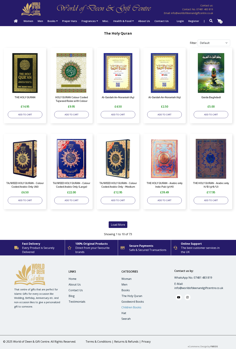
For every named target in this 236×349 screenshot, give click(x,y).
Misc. (105, 21)
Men (40, 21)
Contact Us (161, 21)
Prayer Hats (69, 21)
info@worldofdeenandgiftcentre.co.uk (198, 288)
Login (180, 21)
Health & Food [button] (122, 21)
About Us (144, 21)
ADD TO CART (25, 114)
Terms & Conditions (98, 341)
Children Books (131, 307)
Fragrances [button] (89, 21)
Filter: (193, 43)
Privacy (146, 341)
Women (28, 21)
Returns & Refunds (126, 341)
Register (193, 21)
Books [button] (52, 21)
